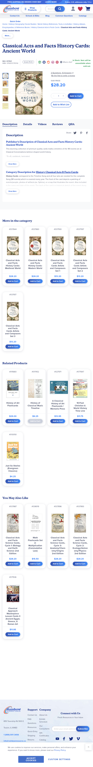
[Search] (60, 9)
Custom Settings (59, 759)
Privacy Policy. (60, 750)
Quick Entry (32, 731)
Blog (47, 15)
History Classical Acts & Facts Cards (45, 27)
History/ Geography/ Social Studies (22, 24)
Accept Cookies (31, 759)
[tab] (7, 36)
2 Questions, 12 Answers (61, 72)
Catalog (42, 739)
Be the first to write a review (63, 76)
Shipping (31, 735)
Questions (32, 723)
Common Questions (64, 15)
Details (27, 124)
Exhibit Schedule (43, 720)
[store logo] (11, 9)
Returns (31, 739)
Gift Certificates (44, 734)
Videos (42, 124)
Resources (32, 727)
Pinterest (81, 133)
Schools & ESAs (32, 15)
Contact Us (15, 15)
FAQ (29, 719)
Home (4, 24)
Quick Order (15, 21)
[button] (73, 8)
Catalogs (83, 15)
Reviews (57, 124)
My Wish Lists (80, 8)
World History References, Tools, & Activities (55, 24)
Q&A (72, 124)
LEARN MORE (51, 2)
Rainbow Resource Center (12, 711)
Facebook (87, 133)
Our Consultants (44, 727)
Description (9, 124)
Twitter (75, 133)
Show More (12, 164)
